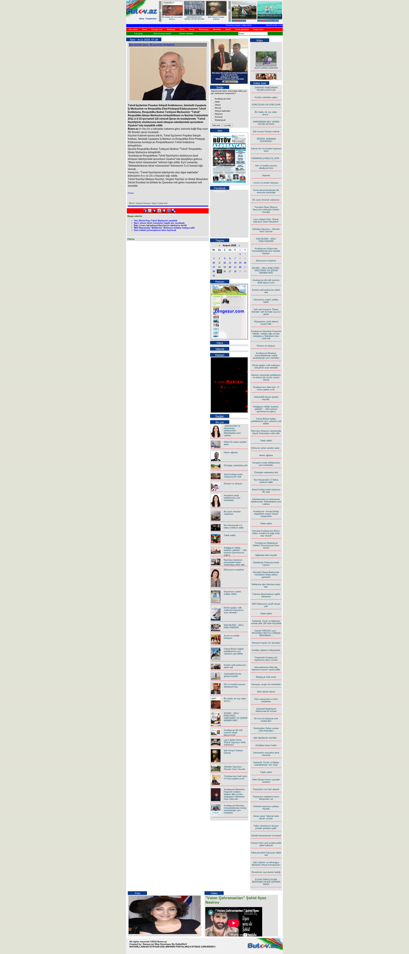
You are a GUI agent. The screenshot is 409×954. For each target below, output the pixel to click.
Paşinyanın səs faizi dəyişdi (266, 789)
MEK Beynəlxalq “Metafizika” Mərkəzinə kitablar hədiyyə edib (164, 228)
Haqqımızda (151, 19)
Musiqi (217, 108)
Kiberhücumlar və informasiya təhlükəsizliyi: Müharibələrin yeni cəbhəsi (278, 25)
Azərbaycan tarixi (222, 99)
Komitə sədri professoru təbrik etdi (266, 291)
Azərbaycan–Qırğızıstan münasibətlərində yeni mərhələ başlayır (266, 251)
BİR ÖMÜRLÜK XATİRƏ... (266, 738)
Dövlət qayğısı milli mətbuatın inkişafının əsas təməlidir (233, 610)
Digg (164, 211)
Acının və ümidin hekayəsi (231, 636)
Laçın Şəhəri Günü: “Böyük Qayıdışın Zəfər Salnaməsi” (235, 742)
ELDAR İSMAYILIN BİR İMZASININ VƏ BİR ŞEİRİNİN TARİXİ (266, 881)
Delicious (174, 211)
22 (240, 267)
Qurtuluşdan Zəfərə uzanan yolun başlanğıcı (266, 729)
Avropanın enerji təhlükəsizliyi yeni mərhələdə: (232, 497)
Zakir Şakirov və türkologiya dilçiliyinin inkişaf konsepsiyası (266, 863)
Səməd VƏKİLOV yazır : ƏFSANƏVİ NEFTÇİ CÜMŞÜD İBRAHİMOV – (266, 633)
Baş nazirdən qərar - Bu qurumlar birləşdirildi (152, 45)
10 (214, 263)
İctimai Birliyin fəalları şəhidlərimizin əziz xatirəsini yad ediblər (234, 651)
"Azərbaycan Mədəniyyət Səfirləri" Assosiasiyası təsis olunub (266, 545)
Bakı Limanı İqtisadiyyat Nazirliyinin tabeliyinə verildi (160, 225)
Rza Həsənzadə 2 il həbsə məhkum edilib (233, 526)
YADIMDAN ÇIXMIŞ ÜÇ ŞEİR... (266, 158)
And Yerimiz (237, 16)
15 (240, 263)
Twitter (150, 211)
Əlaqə (141, 19)
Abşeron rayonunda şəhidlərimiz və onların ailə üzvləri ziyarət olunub (266, 377)
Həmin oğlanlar (231, 452)
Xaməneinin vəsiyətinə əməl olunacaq (266, 754)
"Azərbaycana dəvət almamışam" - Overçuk (267, 17)
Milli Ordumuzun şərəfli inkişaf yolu (266, 605)
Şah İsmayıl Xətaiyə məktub (266, 131)
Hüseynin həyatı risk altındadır (266, 643)
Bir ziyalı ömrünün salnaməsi (232, 512)
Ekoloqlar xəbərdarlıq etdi (235, 465)
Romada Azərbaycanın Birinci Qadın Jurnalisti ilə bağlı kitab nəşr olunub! (266, 533)
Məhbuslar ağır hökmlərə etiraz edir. (266, 585)
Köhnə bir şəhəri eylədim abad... (266, 448)
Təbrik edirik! (230, 535)
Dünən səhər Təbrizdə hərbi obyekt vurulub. (266, 817)
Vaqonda (266, 175)
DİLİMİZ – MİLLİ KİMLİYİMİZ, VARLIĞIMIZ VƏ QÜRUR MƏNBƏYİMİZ (235, 717)
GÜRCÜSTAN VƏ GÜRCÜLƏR (216, 18)
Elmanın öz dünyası (233, 483)
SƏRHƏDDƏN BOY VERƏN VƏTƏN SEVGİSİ (266, 123)
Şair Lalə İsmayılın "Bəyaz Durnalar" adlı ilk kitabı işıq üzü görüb (266, 311)
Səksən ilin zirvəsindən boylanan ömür (266, 149)
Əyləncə (218, 114)
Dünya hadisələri (222, 111)
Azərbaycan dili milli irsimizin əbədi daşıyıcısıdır (233, 732)
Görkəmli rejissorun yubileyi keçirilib (266, 807)
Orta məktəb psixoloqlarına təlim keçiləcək (155, 230)
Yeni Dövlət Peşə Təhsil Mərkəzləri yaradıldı (155, 220)
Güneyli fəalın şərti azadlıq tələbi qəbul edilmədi (266, 844)
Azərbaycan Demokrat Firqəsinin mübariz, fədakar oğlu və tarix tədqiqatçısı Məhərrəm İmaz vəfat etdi (234, 794)
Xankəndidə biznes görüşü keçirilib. (232, 675)
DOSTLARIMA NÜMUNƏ (172, 17)
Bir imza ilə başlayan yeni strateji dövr (266, 719)
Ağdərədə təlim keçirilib (266, 555)
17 (214, 267)
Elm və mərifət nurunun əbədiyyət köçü (234, 685)
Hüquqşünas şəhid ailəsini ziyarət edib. (266, 322)
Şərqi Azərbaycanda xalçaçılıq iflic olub (233, 475)
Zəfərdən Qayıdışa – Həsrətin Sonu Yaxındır (234, 768)
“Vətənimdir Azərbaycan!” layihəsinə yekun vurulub (266, 658)
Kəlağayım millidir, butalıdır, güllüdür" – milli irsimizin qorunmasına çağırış (235, 551)
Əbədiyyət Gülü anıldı (266, 677)
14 (235, 263)
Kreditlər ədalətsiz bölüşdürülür (266, 650)
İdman (217, 105)
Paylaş (131, 193)
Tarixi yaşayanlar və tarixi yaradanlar (266, 700)
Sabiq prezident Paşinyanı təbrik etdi (266, 853)
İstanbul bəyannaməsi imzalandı (266, 835)
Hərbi (217, 102)
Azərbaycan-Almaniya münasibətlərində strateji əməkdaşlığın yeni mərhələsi (235, 809)
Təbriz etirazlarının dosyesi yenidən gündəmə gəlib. (266, 827)
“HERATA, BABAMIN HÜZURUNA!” (266, 140)
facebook (145, 211)
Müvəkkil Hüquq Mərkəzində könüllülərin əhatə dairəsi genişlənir (266, 574)
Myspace (154, 211)
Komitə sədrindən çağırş (266, 97)
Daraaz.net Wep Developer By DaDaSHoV (165, 944)
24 (214, 271)
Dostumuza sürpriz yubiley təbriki (223, 25)
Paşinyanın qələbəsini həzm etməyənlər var (266, 797)
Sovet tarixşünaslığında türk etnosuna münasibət (266, 191)
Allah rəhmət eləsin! (266, 692)
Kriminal (218, 117)
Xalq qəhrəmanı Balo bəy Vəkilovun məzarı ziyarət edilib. (266, 668)
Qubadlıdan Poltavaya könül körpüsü (266, 563)
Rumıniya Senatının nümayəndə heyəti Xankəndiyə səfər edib (234, 562)
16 (245, 263)
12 (225, 263)
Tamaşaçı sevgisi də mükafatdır (266, 684)
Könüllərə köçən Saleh (266, 745)
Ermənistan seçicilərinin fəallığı (266, 872)
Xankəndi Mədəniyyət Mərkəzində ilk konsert (266, 710)
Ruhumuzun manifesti (234, 570)
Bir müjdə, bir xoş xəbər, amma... (266, 113)
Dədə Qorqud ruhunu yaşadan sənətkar (266, 780)
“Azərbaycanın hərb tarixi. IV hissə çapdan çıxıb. (236, 777)
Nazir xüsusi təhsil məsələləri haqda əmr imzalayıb (159, 223)
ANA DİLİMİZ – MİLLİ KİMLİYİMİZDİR (234, 626)
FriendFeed (169, 211)
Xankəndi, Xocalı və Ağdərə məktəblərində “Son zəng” (266, 763)
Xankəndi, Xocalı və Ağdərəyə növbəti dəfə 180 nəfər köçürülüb (266, 622)
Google (159, 211)
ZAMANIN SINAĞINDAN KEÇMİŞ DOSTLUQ (194, 18)
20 (230, 267)
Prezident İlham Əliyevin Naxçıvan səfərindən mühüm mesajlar (266, 209)
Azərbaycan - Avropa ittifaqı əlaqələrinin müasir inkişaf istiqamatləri (266, 513)
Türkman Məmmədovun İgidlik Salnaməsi (266, 595)
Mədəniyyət (220, 120)
